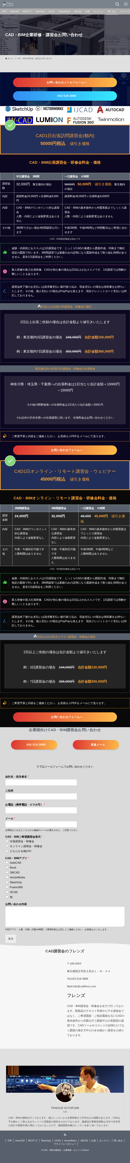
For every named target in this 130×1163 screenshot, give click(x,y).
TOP (9, 1140)
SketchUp (16, 882)
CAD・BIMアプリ (17, 858)
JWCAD (15, 872)
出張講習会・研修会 (22, 841)
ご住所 (9, 790)
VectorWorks (17, 877)
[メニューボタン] (126, 4)
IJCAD (14, 892)
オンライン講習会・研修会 (26, 846)
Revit (13, 867)
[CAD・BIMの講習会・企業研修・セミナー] (8, 4)
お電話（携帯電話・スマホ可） (25, 804)
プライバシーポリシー (65, 1144)
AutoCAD (15, 862)
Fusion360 (16, 887)
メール (10, 818)
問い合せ (118, 1140)
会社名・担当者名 (17, 776)
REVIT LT (33, 1140)
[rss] (65, 1134)
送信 (10, 938)
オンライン (104, 1140)
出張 (93, 1140)
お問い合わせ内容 (16, 904)
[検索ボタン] (117, 4)
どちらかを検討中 (20, 851)
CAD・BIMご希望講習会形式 (23, 836)
